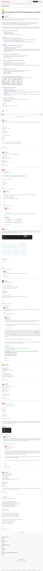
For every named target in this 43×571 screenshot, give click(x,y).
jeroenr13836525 (6, 364)
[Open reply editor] (21, 111)
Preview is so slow (4, 548)
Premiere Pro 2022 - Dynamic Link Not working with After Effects (10, 552)
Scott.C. (5, 228)
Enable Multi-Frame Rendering (5, 544)
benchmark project (8, 40)
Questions (13, 3)
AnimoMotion (5, 280)
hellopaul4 (6, 307)
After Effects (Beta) (10, 3)
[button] (1, 1)
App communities (5, 3)
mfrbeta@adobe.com (32, 41)
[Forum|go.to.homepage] (6, 1)
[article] (21, 134)
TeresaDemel (5, 16)
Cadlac (5, 169)
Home (2, 3)
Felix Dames (5, 496)
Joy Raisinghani (7, 191)
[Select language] (32, 1)
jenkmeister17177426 (7, 436)
